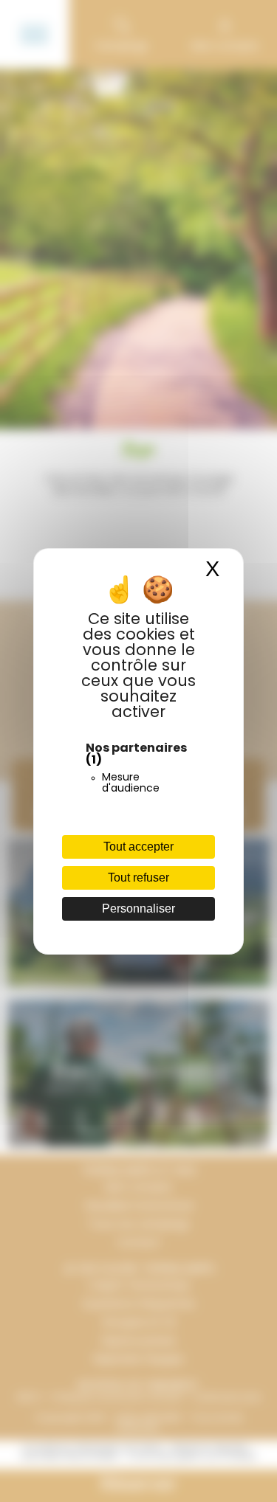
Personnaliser (138, 908)
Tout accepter (138, 846)
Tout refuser (138, 877)
